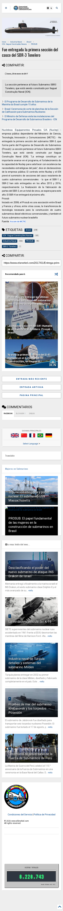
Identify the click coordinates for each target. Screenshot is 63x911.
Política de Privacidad (44, 814)
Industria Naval (16, 42)
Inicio (4, 42)
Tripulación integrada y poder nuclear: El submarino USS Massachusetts (29, 496)
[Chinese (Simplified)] (24, 435)
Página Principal (31, 395)
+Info (30, 591)
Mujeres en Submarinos (16, 468)
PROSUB (34, 44)
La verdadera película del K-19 (29, 622)
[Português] (40, 435)
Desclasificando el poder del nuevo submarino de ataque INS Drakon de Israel (31, 572)
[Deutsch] (48, 435)
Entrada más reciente (31, 379)
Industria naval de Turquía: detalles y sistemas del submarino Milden (26, 663)
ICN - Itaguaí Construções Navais (14, 44)
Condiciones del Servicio (20, 814)
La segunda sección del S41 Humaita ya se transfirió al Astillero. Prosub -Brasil (30, 329)
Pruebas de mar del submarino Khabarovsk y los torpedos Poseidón (30, 708)
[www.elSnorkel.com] (24, 9)
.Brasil (28, 42)
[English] (15, 435)
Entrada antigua (31, 387)
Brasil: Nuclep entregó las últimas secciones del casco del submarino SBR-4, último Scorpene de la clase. (29, 300)
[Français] (32, 435)
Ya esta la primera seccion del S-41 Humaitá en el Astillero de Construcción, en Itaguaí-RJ (29, 358)
